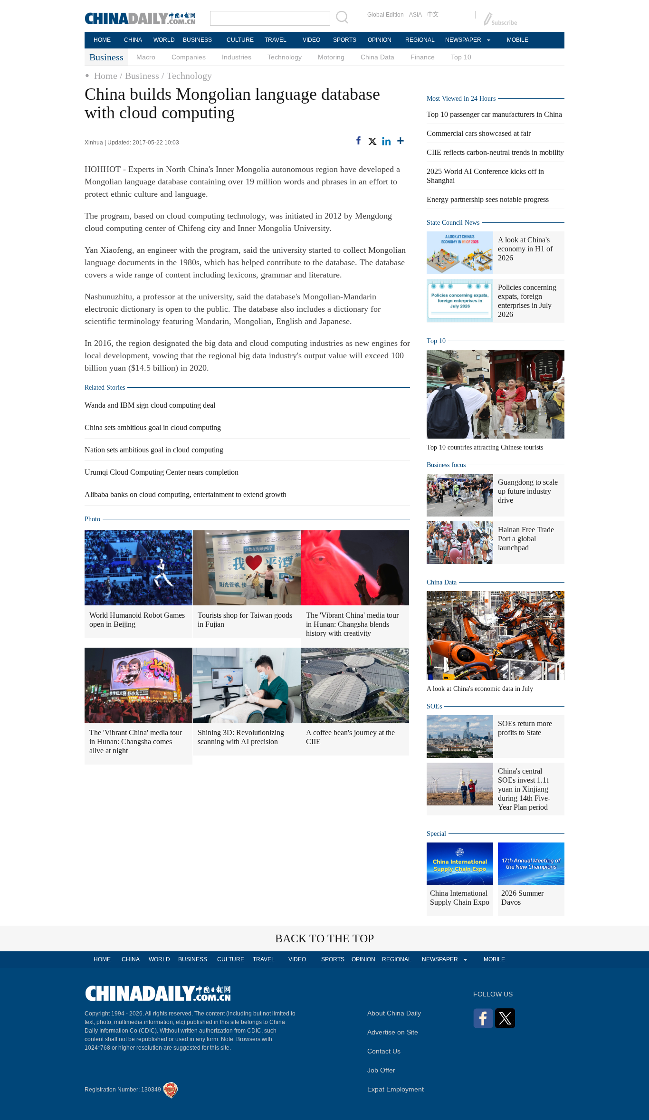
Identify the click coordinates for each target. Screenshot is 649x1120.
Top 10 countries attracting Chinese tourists (485, 447)
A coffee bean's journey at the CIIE (350, 737)
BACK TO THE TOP (324, 938)
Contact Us (384, 1051)
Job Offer (381, 1070)
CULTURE (240, 40)
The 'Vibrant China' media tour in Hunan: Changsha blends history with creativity (352, 624)
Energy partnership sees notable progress (488, 199)
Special (436, 833)
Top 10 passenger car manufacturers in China (494, 114)
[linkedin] (386, 141)
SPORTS (344, 40)
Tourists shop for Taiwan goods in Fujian (245, 619)
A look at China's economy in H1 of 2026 (525, 249)
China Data (377, 57)
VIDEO (311, 40)
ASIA (415, 14)
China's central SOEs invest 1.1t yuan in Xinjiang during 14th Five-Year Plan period (524, 789)
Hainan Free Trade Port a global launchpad (526, 539)
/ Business (139, 75)
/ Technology (187, 75)
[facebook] (358, 140)
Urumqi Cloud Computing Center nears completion (162, 472)
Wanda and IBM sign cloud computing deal (150, 405)
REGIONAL (420, 40)
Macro (145, 57)
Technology (284, 57)
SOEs (434, 706)
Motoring (331, 57)
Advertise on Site (392, 1032)
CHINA (133, 40)
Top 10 (461, 57)
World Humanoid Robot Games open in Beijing (137, 619)
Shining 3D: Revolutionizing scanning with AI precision (241, 737)
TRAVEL (275, 40)
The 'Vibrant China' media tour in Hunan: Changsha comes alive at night (135, 741)
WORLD (164, 40)
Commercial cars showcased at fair (479, 133)
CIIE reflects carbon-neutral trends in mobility (495, 152)
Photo (92, 519)
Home (105, 75)
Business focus (446, 465)
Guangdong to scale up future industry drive (528, 491)
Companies (189, 57)
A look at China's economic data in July (480, 688)
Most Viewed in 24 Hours (461, 98)
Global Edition (385, 14)
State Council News (453, 222)
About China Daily (394, 1013)
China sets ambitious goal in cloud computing (153, 427)
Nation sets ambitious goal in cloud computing (154, 450)
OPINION (379, 40)
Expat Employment (395, 1089)
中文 (433, 14)
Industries (236, 57)
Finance (422, 57)
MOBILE (517, 40)
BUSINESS (197, 40)
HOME (102, 40)
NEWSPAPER (462, 40)
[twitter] (372, 141)
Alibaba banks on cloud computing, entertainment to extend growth (185, 494)
